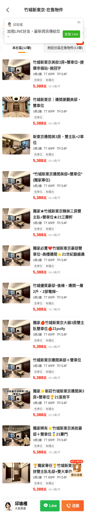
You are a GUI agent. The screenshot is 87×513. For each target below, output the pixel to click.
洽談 (75, 506)
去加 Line (71, 34)
